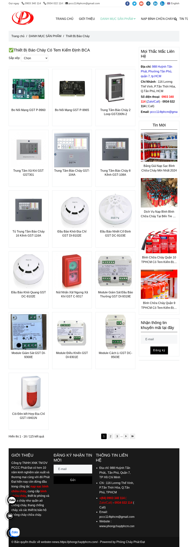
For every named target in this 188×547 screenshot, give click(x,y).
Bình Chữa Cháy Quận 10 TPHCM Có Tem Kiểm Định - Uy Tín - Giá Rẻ (159, 260)
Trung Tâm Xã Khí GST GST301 (28, 172)
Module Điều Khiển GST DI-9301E (72, 355)
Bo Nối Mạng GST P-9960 (28, 110)
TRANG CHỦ (64, 18)
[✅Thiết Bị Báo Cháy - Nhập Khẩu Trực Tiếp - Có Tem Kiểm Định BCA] (28, 89)
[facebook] (128, 3)
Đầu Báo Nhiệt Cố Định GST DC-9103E (115, 233)
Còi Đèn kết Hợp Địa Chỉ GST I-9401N (28, 415)
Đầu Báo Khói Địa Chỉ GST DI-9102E (71, 233)
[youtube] (142, 3)
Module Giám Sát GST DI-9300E (29, 355)
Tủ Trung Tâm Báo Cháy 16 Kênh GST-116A (28, 233)
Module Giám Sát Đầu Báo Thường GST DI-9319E (115, 294)
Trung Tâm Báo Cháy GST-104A (72, 172)
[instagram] (149, 3)
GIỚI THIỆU (87, 18)
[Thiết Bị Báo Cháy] (23, 19)
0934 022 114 (55, 3)
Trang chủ (17, 36)
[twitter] (135, 3)
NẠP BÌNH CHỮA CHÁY (157, 18)
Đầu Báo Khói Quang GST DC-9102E (28, 294)
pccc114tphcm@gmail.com (84, 3)
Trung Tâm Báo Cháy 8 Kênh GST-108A (115, 172)
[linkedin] (156, 3)
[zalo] (163, 3)
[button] (174, 3)
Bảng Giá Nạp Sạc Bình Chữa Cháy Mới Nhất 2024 (159, 168)
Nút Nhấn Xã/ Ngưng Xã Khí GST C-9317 (72, 294)
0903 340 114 (33, 3)
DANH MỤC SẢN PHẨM (117, 18)
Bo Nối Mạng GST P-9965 (72, 110)
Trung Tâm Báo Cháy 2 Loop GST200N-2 (115, 112)
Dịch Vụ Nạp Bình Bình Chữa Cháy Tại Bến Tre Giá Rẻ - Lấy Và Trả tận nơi (159, 214)
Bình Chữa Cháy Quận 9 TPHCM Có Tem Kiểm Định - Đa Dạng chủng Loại (159, 305)
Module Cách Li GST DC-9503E (115, 355)
